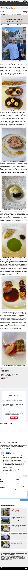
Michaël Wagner (19, 445)
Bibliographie (13, 553)
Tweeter (19, 24)
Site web (17, 489)
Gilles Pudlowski (15, 442)
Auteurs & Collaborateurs (20, 553)
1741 (4, 445)
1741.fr (4, 378)
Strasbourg (19, 556)
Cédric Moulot (7, 445)
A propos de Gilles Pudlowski (5, 553)
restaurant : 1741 (7, 556)
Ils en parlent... (5, 554)
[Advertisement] (10, 433)
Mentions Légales (11, 554)
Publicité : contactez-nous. (5, 562)
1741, (5, 64)
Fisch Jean (8, 452)
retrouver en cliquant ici (17, 21)
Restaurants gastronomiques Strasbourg (15, 446)
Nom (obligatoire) (18, 483)
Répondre (25, 476)
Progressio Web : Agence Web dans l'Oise (7, 564)
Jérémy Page (13, 445)
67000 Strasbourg (5, 371)
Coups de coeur (7, 444)
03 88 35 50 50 (6, 373)
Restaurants (13, 444)
